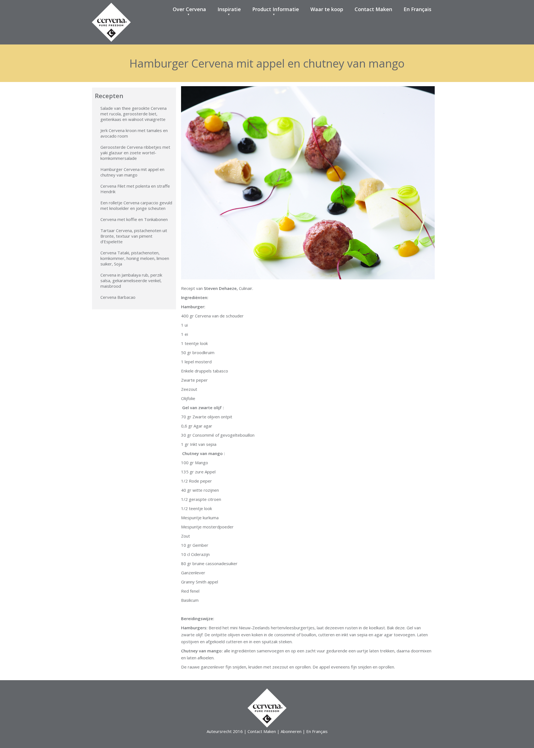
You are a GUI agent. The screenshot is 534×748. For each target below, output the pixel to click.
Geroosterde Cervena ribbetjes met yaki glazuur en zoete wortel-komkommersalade (135, 152)
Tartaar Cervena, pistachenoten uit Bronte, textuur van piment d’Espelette (133, 236)
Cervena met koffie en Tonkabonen (134, 219)
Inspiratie (229, 9)
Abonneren (291, 731)
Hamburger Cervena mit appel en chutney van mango (132, 172)
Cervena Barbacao (117, 297)
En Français (417, 9)
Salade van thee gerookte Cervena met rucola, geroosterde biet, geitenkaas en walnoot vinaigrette (133, 113)
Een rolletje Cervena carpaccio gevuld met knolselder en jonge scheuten (136, 205)
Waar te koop (326, 9)
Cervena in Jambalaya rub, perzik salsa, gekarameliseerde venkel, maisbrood (131, 280)
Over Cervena (189, 9)
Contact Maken (373, 9)
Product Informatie (275, 9)
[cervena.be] (111, 9)
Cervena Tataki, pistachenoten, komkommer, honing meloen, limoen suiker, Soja (134, 258)
